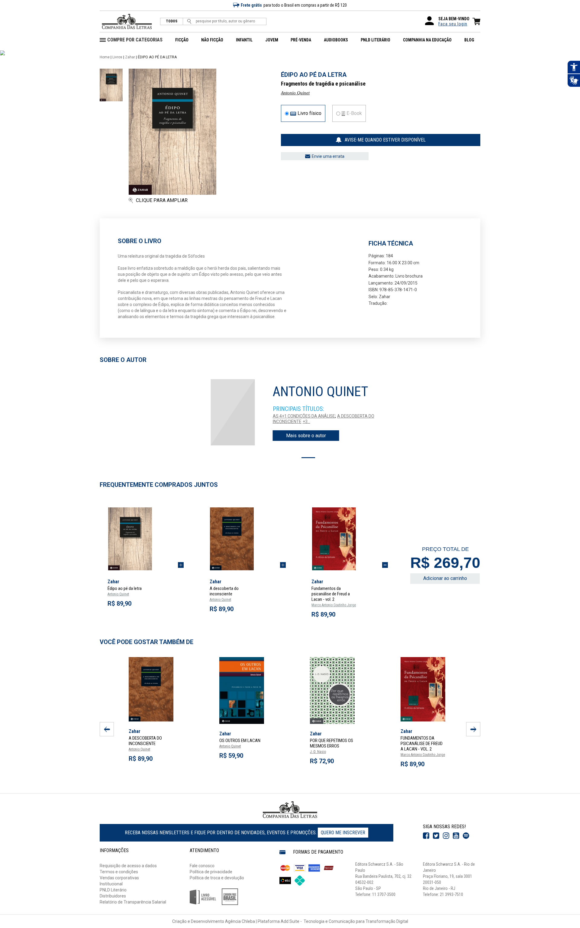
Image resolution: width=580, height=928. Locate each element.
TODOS (171, 21)
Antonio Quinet (295, 92)
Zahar (130, 57)
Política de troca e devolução (217, 877)
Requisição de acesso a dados (128, 865)
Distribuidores (113, 896)
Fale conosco (202, 865)
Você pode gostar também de (146, 642)
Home (105, 57)
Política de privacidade (211, 871)
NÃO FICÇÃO (212, 39)
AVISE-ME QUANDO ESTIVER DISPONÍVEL (385, 140)
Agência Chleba (240, 921)
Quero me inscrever (343, 832)
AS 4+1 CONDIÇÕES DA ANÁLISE (304, 416)
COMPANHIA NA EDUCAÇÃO (427, 39)
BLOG (469, 39)
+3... (306, 421)
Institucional (111, 883)
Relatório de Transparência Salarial (133, 902)
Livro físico (309, 113)
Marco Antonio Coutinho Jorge (333, 605)
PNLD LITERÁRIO (375, 39)
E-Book (354, 113)
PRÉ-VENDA (301, 39)
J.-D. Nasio (318, 752)
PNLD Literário (113, 889)
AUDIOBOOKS (336, 39)
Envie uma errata (328, 156)
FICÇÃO (181, 39)
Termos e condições (119, 871)
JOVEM (271, 39)
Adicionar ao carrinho (445, 578)
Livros (117, 57)
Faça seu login (452, 23)
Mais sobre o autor (306, 435)
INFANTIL (244, 39)
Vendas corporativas (119, 877)
